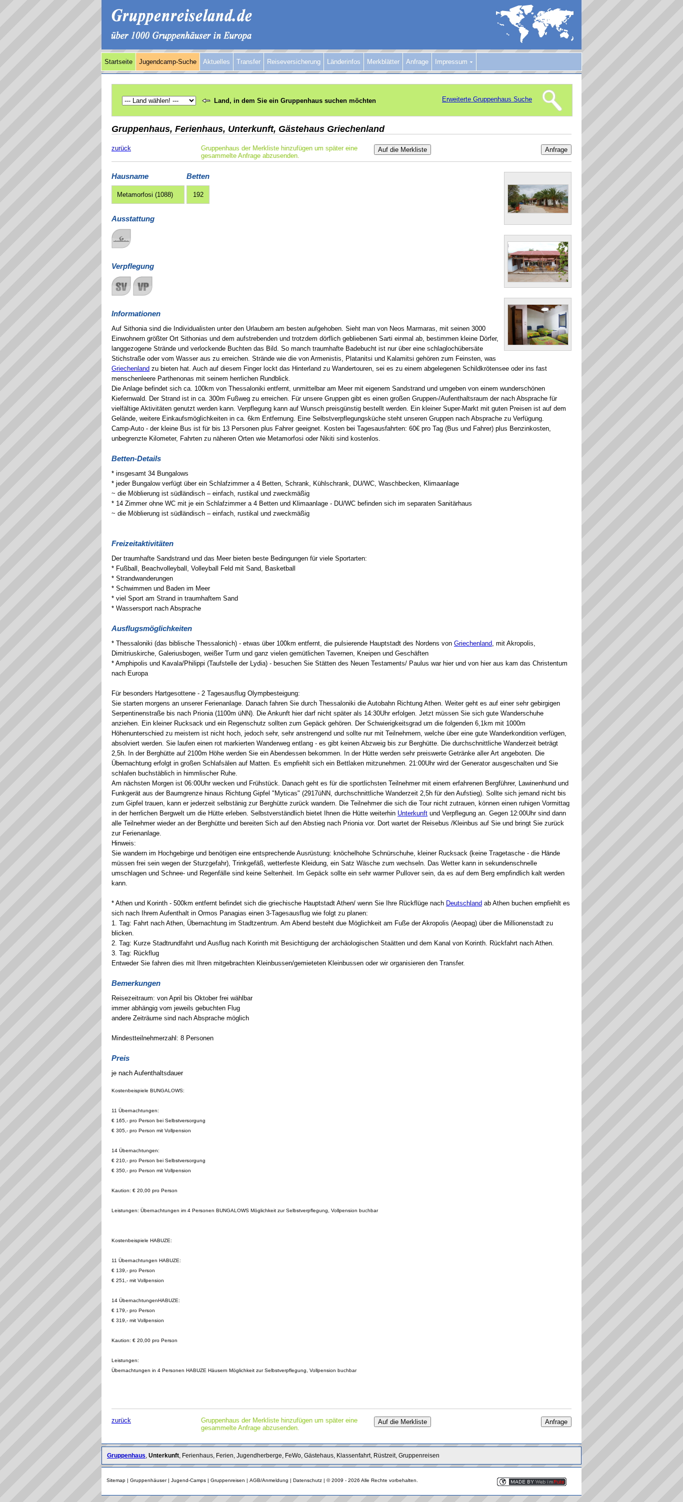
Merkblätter (383, 61)
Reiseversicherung (293, 61)
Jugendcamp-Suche (167, 61)
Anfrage (417, 61)
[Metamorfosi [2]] (538, 280)
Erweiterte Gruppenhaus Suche (487, 99)
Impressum (452, 61)
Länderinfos (343, 61)
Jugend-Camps (188, 1480)
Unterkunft (413, 813)
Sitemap (116, 1480)
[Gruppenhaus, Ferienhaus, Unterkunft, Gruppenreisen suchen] (342, 47)
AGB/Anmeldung (269, 1480)
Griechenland (131, 368)
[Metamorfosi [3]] (538, 343)
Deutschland (464, 903)
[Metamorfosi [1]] (538, 211)
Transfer (248, 61)
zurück (121, 148)
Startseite (118, 61)
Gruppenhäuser (148, 1480)
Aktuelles (216, 61)
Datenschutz (307, 1480)
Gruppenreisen (227, 1480)
